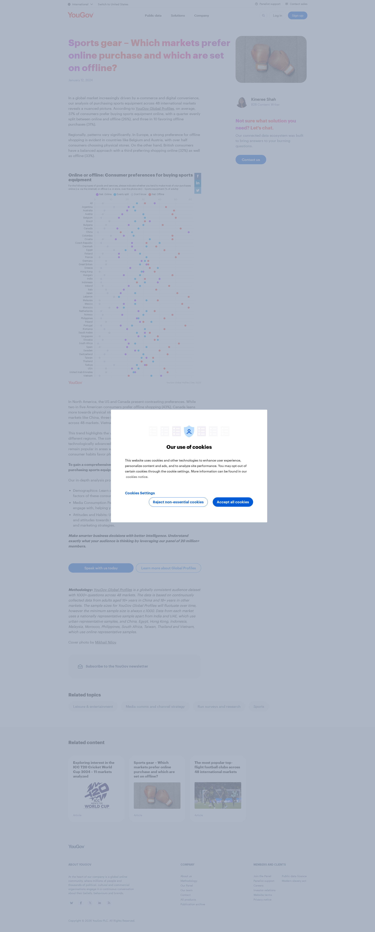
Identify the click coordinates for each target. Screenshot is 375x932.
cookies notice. (137, 476)
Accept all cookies (233, 502)
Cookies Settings (140, 493)
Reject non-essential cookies (178, 502)
